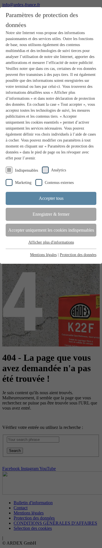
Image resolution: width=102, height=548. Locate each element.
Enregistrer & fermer (51, 214)
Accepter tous (51, 198)
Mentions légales (43, 255)
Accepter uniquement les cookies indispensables (51, 230)
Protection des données (78, 255)
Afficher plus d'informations (51, 242)
